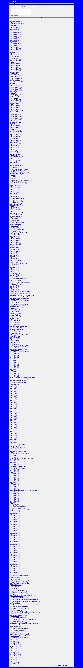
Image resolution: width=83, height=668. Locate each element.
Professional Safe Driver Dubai (15, 328)
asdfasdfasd (12, 62)
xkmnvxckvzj (12, 81)
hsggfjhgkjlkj (12, 82)
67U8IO (12, 336)
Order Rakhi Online (13, 327)
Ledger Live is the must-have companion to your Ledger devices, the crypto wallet (21, 377)
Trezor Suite (12, 260)
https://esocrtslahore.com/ (14, 24)
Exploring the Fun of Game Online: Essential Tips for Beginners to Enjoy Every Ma (21, 578)
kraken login (12, 347)
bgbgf (11, 314)
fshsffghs (12, 219)
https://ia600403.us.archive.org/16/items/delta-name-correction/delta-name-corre (21, 612)
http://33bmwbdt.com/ (13, 184)
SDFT (11, 204)
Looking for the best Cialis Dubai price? (17, 296)
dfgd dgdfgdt (12, 208)
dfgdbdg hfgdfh (13, 205)
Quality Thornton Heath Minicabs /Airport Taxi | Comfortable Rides (19, 317)
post (11, 639)
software (12, 577)
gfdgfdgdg (12, 56)
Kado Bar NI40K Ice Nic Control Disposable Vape (17, 623)
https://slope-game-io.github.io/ (15, 591)
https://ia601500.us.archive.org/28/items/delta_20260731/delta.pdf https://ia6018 (21, 605)
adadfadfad (12, 206)
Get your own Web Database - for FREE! (41, 667)
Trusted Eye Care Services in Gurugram (16, 585)
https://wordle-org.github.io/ (14, 506)
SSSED (12, 334)
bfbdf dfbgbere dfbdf (13, 167)
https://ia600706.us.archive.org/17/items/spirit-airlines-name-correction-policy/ (20, 600)
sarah (11, 28)
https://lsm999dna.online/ (14, 610)
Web (11, 319)
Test (11, 111)
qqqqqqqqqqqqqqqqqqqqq (14, 21)
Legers (12, 122)
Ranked (12, 25)
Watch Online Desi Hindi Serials (15, 447)
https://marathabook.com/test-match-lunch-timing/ (17, 595)
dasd (11, 209)
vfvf (11, 306)
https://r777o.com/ (13, 110)
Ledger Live (12, 20)
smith (11, 512)
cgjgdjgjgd (12, 98)
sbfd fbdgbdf (12, 216)
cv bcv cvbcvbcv (13, 197)
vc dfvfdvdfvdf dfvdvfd (14, 170)
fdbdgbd (12, 231)
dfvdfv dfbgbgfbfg (13, 203)
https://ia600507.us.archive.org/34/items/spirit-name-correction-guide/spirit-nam (21, 599)
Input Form (55, 665)
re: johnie (12, 504)
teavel (11, 227)
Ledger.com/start (13, 318)
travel (11, 19)
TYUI (11, 181)
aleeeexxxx (12, 230)
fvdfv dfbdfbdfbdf (13, 190)
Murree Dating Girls (13, 620)
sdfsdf (11, 262)
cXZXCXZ (12, 224)
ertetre (12, 178)
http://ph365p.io (13, 185)
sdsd (11, 338)
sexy (11, 115)
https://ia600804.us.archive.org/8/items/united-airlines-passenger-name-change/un (21, 601)
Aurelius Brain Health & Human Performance (16, 282)
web (11, 310)
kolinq (11, 381)
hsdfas (12, 192)
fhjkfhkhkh (12, 95)
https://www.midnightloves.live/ (15, 299)
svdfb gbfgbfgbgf (13, 301)
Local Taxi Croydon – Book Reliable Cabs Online (17, 281)
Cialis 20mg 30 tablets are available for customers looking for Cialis (19, 295)
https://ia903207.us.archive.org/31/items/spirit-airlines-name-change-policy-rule (21, 604)
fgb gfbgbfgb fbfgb (13, 171)
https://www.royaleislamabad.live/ (15, 164)
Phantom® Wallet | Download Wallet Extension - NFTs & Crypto (19, 619)
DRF (11, 177)
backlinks (12, 102)
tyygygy (12, 123)
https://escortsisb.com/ (14, 278)
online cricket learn (13, 463)
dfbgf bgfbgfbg (13, 174)
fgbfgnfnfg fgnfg (13, 175)
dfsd (11, 228)
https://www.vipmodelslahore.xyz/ (15, 182)
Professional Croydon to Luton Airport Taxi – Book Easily (18, 325)
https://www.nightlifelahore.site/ (15, 232)
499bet (12, 129)
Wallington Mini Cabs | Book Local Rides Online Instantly (18, 291)
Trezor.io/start (12, 446)
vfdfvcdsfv (12, 148)
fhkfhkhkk (12, 101)
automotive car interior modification (15, 293)
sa (11, 339)
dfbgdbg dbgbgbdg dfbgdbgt (14, 308)
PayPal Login (12, 621)
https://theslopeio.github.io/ (14, 589)
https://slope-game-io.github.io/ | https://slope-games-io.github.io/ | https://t (20, 505)
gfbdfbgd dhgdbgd (13, 201)
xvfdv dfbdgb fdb (13, 312)
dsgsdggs (12, 179)
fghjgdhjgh (12, 218)
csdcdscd (12, 311)
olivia (11, 58)
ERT (11, 335)
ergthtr (12, 322)
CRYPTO (12, 638)
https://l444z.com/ (13, 134)
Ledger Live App (13, 290)
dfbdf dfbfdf (12, 160)
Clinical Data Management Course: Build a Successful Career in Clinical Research (21, 490)
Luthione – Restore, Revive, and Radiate (16, 449)
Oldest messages (65, 665)
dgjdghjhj (12, 132)
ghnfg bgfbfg (12, 214)
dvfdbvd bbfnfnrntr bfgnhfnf (14, 222)
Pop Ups (12, 273)
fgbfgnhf (12, 233)
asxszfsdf (12, 78)
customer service (13, 86)
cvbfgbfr (12, 321)
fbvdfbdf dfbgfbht (13, 313)
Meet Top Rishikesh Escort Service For (16, 582)
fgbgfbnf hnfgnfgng (13, 198)
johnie (12, 352)
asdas (11, 176)
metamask (12, 74)
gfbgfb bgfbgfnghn (13, 173)
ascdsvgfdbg (12, 57)
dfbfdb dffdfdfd (13, 156)
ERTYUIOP (12, 333)
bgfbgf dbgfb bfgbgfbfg (14, 165)
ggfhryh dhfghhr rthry (13, 307)
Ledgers (12, 99)
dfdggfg (12, 302)
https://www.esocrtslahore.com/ (15, 629)
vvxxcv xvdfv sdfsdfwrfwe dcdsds (15, 169)
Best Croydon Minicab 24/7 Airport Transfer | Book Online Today (19, 458)
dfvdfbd (12, 235)
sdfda (11, 141)
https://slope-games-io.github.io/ (15, 592)
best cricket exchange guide (14, 465)
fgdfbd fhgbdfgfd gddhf (14, 155)
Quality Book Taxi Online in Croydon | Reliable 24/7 (17, 180)
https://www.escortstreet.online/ (15, 172)
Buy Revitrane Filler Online (14, 448)
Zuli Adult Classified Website (14, 248)
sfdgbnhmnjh (12, 239)
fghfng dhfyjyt (12, 212)
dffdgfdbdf (12, 320)
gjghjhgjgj (12, 130)
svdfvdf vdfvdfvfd (13, 200)
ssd (11, 331)
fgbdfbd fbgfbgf (13, 220)
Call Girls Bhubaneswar (14, 508)
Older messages (59, 665)
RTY (11, 337)
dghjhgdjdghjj (12, 96)
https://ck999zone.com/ (14, 305)
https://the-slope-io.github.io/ (14, 590)
